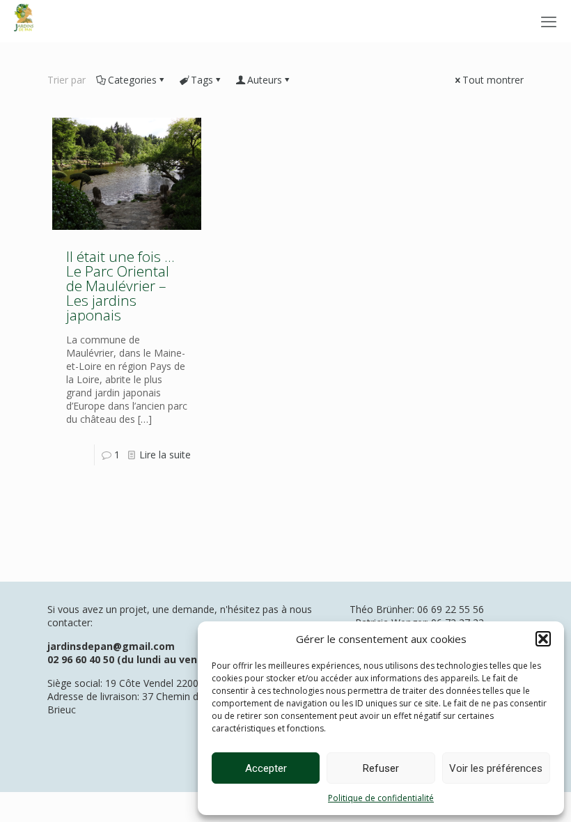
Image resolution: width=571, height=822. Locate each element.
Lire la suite (165, 454)
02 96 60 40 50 (80, 659)
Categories (132, 79)
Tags (202, 79)
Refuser (381, 768)
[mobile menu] (549, 21)
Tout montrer (493, 79)
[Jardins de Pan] (23, 21)
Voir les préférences (495, 768)
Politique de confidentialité (381, 798)
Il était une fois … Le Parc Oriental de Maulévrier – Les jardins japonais (120, 286)
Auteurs (264, 79)
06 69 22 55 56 (450, 609)
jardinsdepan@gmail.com (111, 646)
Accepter (266, 768)
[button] (543, 639)
